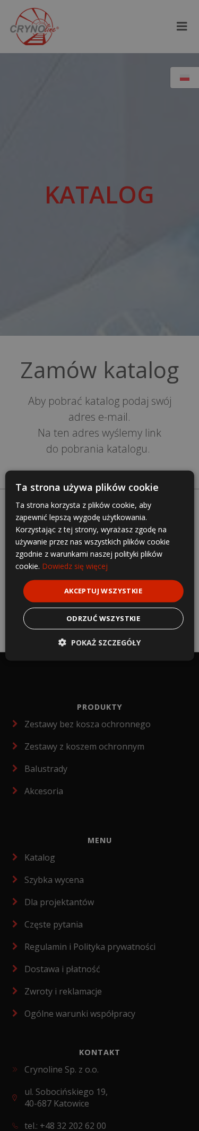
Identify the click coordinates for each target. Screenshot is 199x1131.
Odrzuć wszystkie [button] (103, 618)
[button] (99, 642)
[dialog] (99, 565)
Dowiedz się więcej (75, 566)
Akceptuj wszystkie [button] (103, 591)
